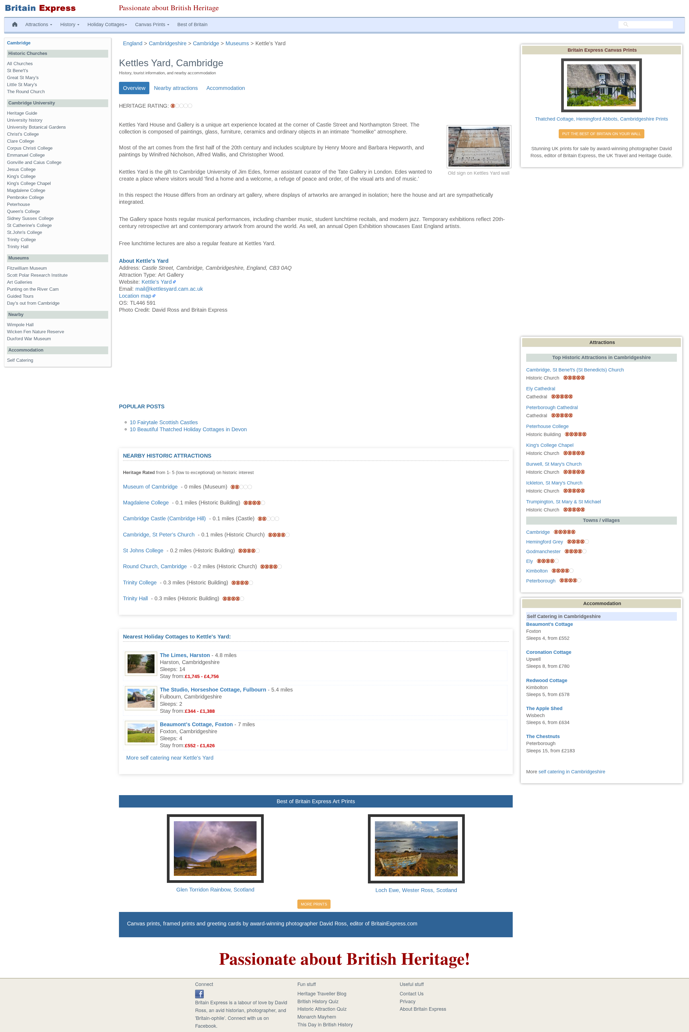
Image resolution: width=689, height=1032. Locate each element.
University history (25, 120)
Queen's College (23, 211)
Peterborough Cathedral (552, 407)
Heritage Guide (22, 113)
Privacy (408, 1001)
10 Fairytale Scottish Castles (164, 422)
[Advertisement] (315, 360)
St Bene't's (17, 70)
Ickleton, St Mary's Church (554, 483)
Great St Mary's (23, 77)
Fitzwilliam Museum (27, 268)
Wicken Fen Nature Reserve (35, 331)
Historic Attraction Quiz (322, 1008)
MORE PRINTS (314, 904)
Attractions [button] (37, 24)
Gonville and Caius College (34, 162)
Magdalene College (146, 503)
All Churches (20, 63)
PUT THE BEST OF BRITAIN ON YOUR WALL (601, 134)
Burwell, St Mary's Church (554, 464)
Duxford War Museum (29, 338)
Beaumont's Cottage (549, 624)
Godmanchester (543, 551)
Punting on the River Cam (33, 289)
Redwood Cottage (546, 680)
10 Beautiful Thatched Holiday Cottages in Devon (188, 429)
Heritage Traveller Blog (321, 993)
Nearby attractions (176, 88)
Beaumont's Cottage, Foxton (196, 724)
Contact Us (412, 993)
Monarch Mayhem (316, 1016)
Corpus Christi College (29, 148)
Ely (529, 561)
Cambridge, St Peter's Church (159, 535)
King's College (21, 176)
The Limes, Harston (185, 655)
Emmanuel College (26, 155)
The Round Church (26, 91)
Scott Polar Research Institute (37, 275)
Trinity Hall (135, 598)
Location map (135, 296)
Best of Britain (192, 24)
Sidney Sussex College (30, 218)
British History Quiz (318, 1001)
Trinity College (140, 582)
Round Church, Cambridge (155, 566)
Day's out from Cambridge (33, 303)
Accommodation (225, 88)
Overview (134, 88)
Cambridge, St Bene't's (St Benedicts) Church (575, 370)
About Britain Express (423, 1008)
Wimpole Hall (20, 324)
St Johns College (143, 550)
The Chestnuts (543, 736)
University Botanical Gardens (36, 127)
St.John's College (24, 232)
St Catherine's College (29, 225)
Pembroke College (25, 197)
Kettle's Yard (157, 282)
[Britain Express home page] (57, 8)
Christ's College (23, 134)
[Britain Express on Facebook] (199, 993)
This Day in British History (325, 1024)
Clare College (20, 141)
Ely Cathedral (540, 388)
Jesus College (21, 169)
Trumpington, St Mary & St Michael (563, 501)
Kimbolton (537, 571)
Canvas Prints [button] (151, 24)
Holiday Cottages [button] (105, 24)
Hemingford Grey (544, 542)
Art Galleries (19, 282)
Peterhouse (18, 204)
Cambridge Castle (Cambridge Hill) (164, 518)
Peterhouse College (547, 426)
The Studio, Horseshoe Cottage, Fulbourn (213, 690)
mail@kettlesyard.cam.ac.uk (169, 289)
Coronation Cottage (548, 652)
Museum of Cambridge (150, 487)
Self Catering (20, 360)
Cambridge (18, 42)
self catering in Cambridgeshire (572, 771)
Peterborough (541, 581)
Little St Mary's (22, 84)
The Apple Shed (544, 708)
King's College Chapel (29, 183)
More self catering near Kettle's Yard (169, 758)
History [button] (68, 24)
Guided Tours (20, 296)
